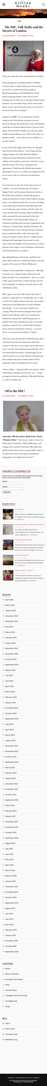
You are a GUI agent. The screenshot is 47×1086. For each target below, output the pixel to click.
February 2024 (11, 697)
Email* (5, 486)
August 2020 (10, 843)
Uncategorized (11, 1001)
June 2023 (9, 724)
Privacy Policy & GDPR (28, 1078)
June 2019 (9, 919)
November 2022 (11, 751)
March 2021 (10, 805)
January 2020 (10, 881)
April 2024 (9, 686)
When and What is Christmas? (24, 570)
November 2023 (11, 708)
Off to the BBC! (15, 391)
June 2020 (9, 854)
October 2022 (10, 757)
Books (7, 968)
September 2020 (11, 838)
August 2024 (10, 670)
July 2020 (9, 849)
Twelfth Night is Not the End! (23, 540)
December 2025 (11, 616)
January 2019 (10, 935)
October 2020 (10, 832)
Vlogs (7, 1006)
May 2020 (9, 859)
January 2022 (10, 778)
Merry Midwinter (12, 974)
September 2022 (11, 762)
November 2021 (11, 789)
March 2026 (10, 605)
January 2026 (10, 610)
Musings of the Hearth (14, 979)
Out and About (11, 990)
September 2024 (11, 664)
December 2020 (11, 821)
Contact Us (13, 1078)
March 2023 (10, 735)
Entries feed (10, 1029)
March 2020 (10, 870)
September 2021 (11, 800)
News (7, 985)
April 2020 (9, 865)
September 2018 (11, 951)
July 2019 (9, 913)
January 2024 (10, 702)
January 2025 (10, 643)
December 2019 (11, 886)
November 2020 (11, 827)
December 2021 (11, 784)
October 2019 (10, 897)
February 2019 (11, 930)
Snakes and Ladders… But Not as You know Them (29, 524)
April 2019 (9, 924)
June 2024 (9, 681)
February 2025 (11, 637)
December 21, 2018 (25, 36)
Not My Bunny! (19, 509)
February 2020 (11, 876)
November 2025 (11, 621)
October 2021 (10, 794)
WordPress (29, 1082)
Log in (7, 1023)
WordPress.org (11, 1039)
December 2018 (11, 941)
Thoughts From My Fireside (16, 995)
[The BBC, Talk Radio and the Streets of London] (2, 26)
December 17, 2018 (25, 396)
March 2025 (10, 632)
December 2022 (11, 746)
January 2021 (10, 816)
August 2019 (10, 908)
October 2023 (10, 713)
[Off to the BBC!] (2, 390)
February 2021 (11, 811)
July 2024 (9, 675)
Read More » (21, 519)
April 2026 (9, 599)
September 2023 (11, 719)
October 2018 (10, 946)
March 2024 (10, 691)
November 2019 (11, 892)
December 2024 (11, 648)
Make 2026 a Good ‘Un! (22, 555)
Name (4, 481)
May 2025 (9, 627)
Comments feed (11, 1034)
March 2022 (10, 767)
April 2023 (9, 729)
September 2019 (11, 903)
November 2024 (11, 654)
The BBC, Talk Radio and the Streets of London (22, 29)
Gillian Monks (23, 4)
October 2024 (10, 659)
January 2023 (10, 740)
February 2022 (11, 773)
